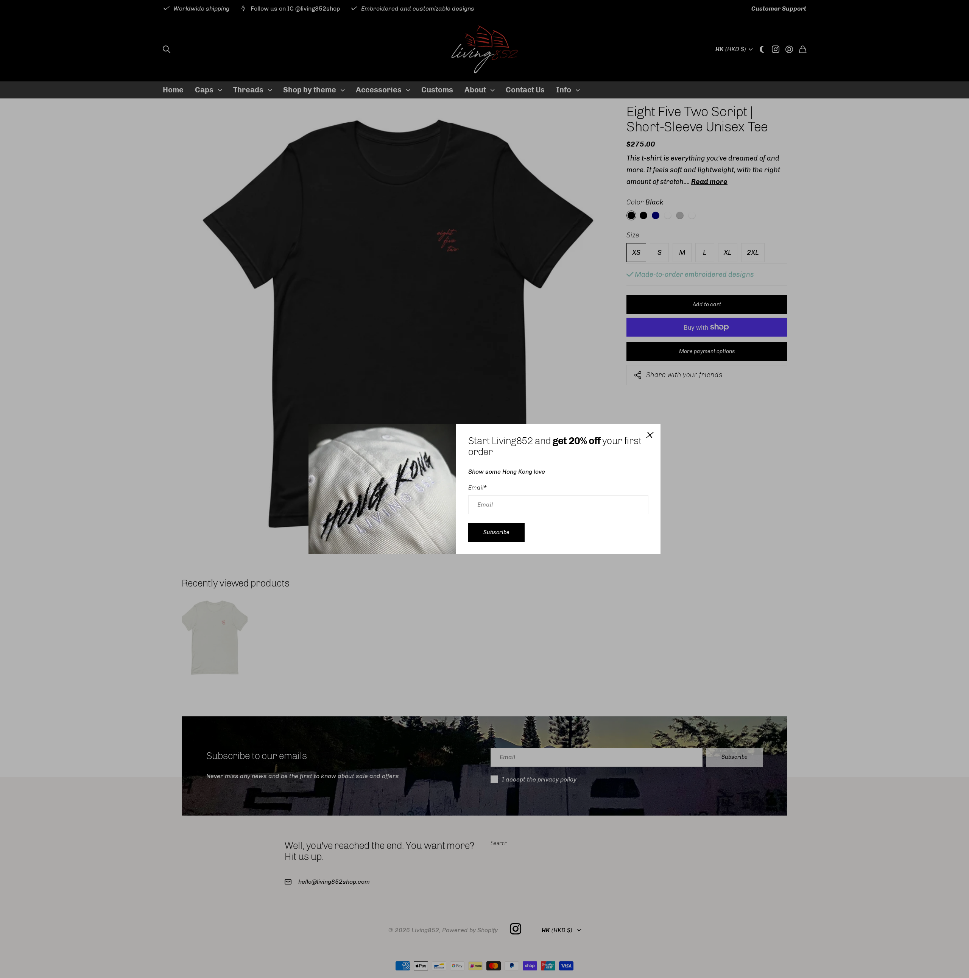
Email (477, 487)
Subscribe (496, 532)
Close (649, 435)
